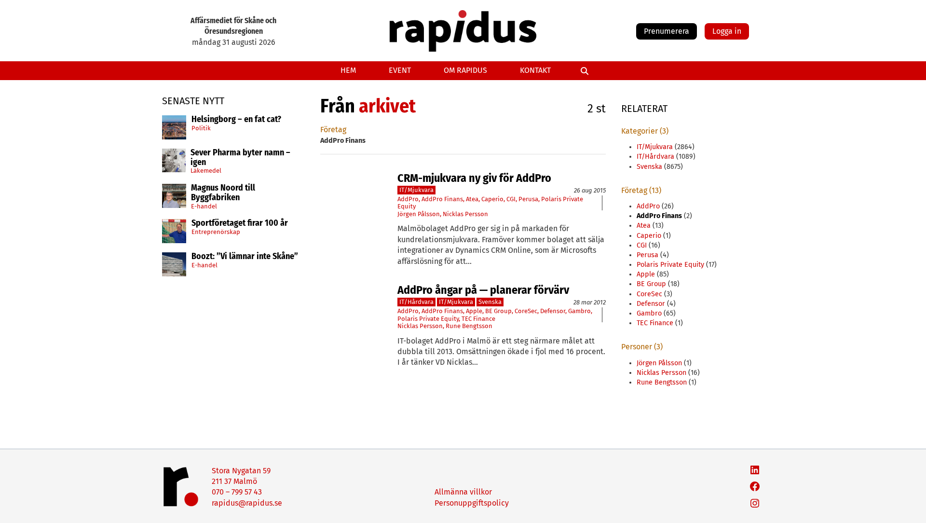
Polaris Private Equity (428, 318)
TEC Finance (478, 318)
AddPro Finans (442, 199)
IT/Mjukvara (416, 189)
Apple (474, 311)
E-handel (204, 206)
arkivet (387, 106)
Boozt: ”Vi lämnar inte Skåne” (244, 257)
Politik (201, 128)
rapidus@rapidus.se (247, 503)
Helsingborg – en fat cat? (236, 119)
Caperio (492, 199)
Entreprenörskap (215, 231)
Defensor (552, 311)
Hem (348, 70)
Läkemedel (206, 170)
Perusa (528, 199)
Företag (333, 129)
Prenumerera (666, 31)
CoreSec (526, 311)
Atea (472, 199)
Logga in (726, 31)
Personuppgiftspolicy (472, 503)
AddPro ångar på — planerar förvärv (483, 290)
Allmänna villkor (463, 491)
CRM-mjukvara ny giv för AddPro (474, 178)
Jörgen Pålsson (418, 214)
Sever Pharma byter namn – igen (240, 157)
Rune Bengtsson (469, 326)
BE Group (498, 311)
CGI (511, 199)
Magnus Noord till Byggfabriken (223, 193)
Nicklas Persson (465, 214)
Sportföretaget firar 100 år (239, 223)
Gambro (579, 311)
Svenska (490, 301)
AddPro (408, 199)
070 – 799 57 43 (237, 491)
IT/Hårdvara (416, 301)
